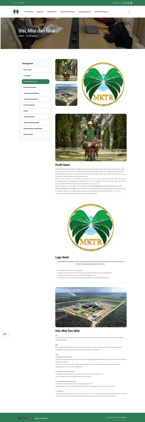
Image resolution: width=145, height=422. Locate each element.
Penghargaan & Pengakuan (32, 129)
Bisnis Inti (40, 12)
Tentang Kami (28, 12)
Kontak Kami (116, 3)
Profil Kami (27, 70)
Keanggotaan (28, 134)
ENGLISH (22, 2)
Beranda (21, 36)
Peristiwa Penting (29, 87)
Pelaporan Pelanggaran (41, 418)
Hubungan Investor (84, 12)
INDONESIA (15, 2)
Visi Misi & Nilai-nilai (30, 82)
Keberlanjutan (51, 12)
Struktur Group (29, 117)
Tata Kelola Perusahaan (67, 12)
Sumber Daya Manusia (101, 12)
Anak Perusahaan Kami (31, 123)
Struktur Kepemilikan (30, 93)
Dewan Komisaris (29, 105)
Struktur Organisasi (30, 99)
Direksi (25, 111)
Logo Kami (26, 76)
